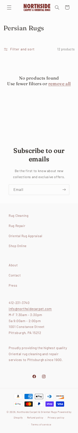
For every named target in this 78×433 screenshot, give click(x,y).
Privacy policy (56, 417)
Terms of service (41, 424)
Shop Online (18, 246)
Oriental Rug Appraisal (25, 236)
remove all (59, 83)
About (13, 265)
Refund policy (35, 417)
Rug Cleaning (19, 215)
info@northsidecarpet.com (30, 309)
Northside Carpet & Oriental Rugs (37, 411)
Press (13, 285)
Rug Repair (17, 226)
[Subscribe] (64, 189)
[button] (9, 7)
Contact (15, 275)
